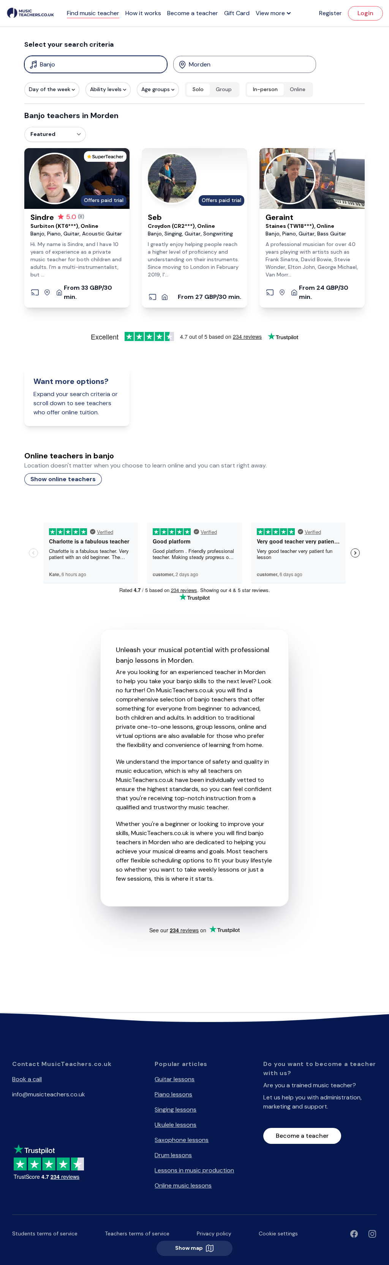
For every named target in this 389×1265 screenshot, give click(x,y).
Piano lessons (173, 1094)
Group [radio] (224, 89)
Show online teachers (63, 479)
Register (330, 13)
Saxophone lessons (182, 1140)
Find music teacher (93, 13)
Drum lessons (173, 1155)
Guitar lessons (174, 1079)
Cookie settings (278, 1233)
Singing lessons (175, 1109)
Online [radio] (297, 89)
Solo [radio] (198, 89)
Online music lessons (183, 1185)
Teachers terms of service (137, 1233)
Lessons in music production (194, 1170)
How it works (143, 13)
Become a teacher (192, 13)
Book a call (27, 1079)
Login (365, 13)
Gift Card (237, 13)
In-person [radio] (265, 89)
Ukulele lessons (175, 1125)
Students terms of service (44, 1233)
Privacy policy (214, 1233)
